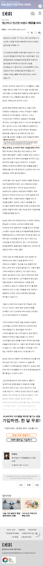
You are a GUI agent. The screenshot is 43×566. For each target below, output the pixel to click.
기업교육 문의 (26, 537)
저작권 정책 (32, 530)
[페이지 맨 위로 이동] (37, 534)
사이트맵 (15, 537)
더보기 (28, 33)
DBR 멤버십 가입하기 (21, 440)
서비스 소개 (11, 530)
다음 (37, 485)
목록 (29, 485)
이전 (21, 485)
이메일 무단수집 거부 (29, 533)
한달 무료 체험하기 (21, 435)
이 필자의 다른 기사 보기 (20, 465)
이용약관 (21, 530)
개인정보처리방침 (12, 533)
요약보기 (39, 33)
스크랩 (36, 33)
